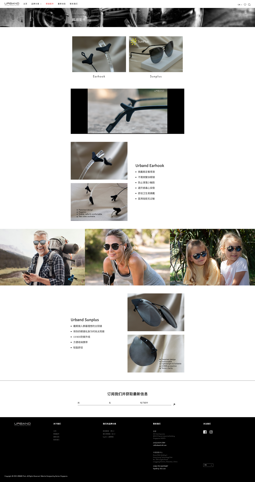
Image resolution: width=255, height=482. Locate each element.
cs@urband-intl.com (159, 445)
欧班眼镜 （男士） (109, 431)
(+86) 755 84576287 (160, 466)
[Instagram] (211, 432)
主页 (25, 4)
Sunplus (156, 76)
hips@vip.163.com (159, 468)
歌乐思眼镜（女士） (109, 434)
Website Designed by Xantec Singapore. (54, 476)
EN (205, 471)
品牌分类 (35, 4)
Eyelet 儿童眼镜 (108, 437)
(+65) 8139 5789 (159, 443)
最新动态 (62, 4)
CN (239, 5)
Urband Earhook (149, 165)
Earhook (99, 76)
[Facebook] (204, 432)
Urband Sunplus (85, 319)
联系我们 (74, 4)
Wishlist (245, 4)
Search (249, 4)
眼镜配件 (50, 4)
